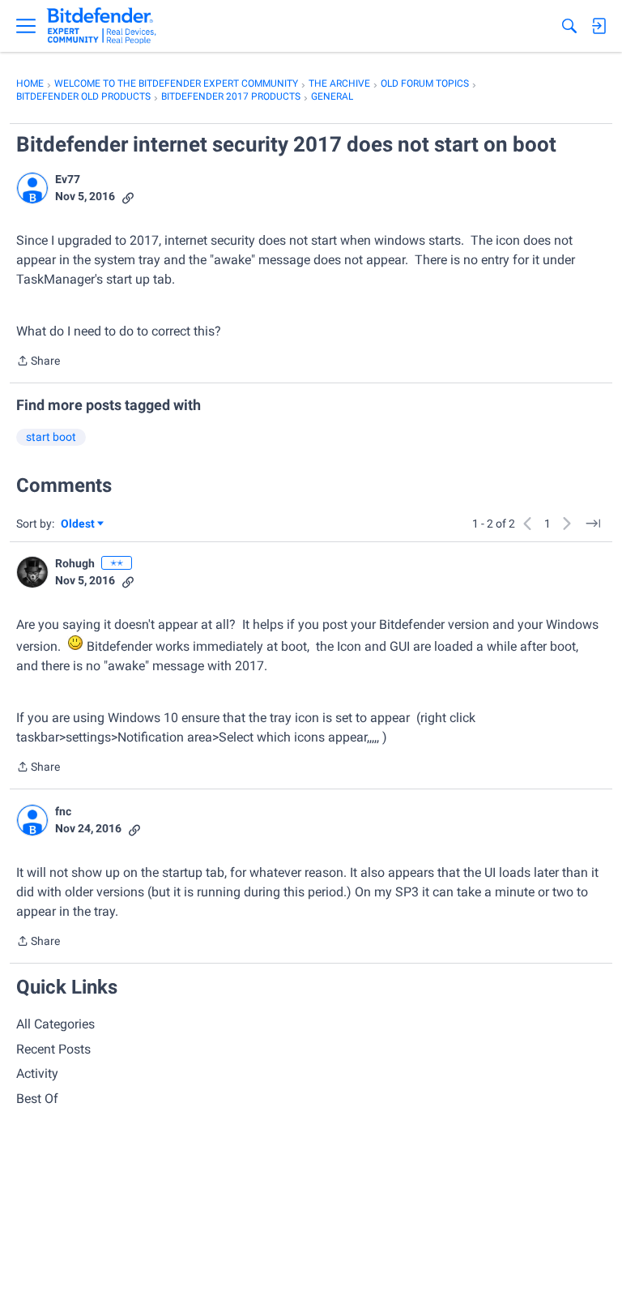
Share (38, 362)
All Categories (55, 1024)
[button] (32, 188)
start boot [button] (51, 436)
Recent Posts (53, 1049)
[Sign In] (598, 26)
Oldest (78, 524)
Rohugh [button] (75, 563)
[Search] (569, 26)
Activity (37, 1073)
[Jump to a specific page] (593, 524)
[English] (101, 25)
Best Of (37, 1098)
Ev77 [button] (67, 179)
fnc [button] (63, 811)
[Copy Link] (128, 196)
